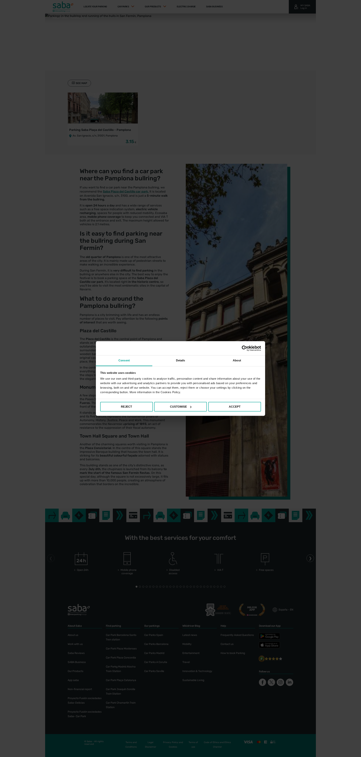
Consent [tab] (124, 360)
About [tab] (237, 360)
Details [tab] (180, 360)
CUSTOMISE (178, 406)
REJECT (126, 406)
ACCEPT (234, 406)
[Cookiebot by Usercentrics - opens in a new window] (244, 348)
